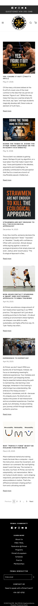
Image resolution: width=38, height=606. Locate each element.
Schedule (19, 557)
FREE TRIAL (19, 543)
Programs (19, 550)
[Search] (30, 22)
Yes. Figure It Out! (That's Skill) (17, 77)
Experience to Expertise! (16, 358)
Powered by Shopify (22, 605)
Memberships (19, 564)
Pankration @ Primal (19, 546)
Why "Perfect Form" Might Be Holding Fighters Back (18, 447)
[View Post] (19, 58)
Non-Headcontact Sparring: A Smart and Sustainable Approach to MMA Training (18, 296)
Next (31, 501)
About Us (19, 539)
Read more (7, 111)
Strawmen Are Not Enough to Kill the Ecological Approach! (18, 224)
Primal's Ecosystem (19, 553)
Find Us (19, 560)
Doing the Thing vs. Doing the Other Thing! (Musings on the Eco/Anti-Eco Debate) (19, 146)
